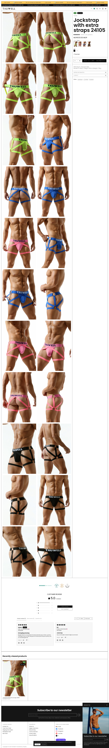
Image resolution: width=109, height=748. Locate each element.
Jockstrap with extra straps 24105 (14, 680)
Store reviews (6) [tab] (30, 618)
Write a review (65, 606)
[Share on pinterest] (24, 643)
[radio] (75, 44)
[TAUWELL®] (9, 9)
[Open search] (76, 618)
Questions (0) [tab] (38, 618)
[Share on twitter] (21, 643)
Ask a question (65, 609)
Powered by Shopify (22, 746)
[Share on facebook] (19, 643)
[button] (91, 8)
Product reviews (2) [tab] (21, 618)
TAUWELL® (14, 746)
